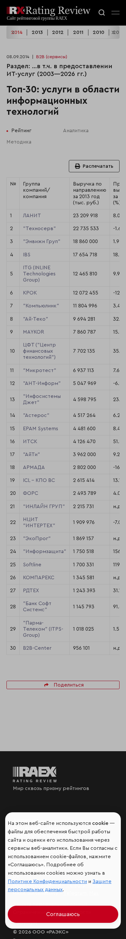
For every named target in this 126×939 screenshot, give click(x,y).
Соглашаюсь (63, 914)
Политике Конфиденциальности (47, 881)
